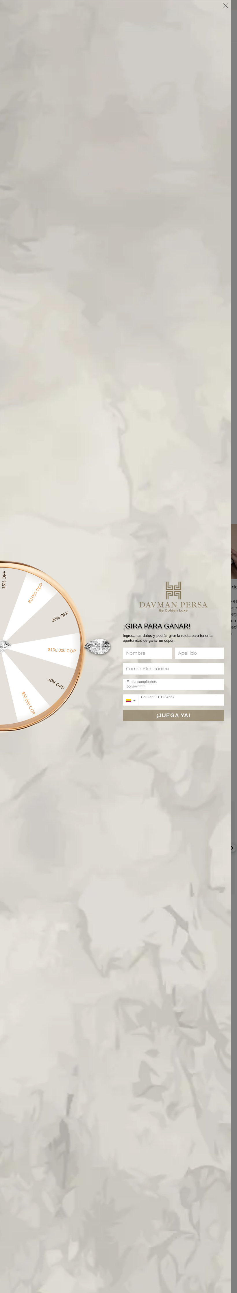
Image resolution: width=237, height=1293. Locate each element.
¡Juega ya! (173, 715)
